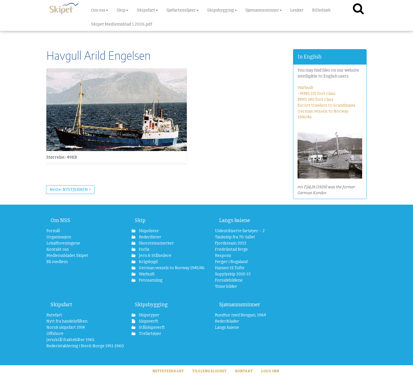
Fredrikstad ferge (231, 249)
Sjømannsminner (239, 304)
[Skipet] (63, 8)
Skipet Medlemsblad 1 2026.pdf (121, 24)
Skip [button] (121, 10)
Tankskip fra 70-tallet (235, 237)
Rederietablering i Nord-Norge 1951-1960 (80, 346)
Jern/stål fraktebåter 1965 (70, 339)
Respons (223, 255)
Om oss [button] (98, 10)
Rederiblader (227, 321)
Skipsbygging (151, 304)
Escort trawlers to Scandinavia (326, 105)
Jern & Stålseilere (154, 255)
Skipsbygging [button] (220, 10)
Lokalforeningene (63, 243)
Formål (53, 231)
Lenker (297, 10)
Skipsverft (148, 321)
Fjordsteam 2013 (230, 243)
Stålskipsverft (151, 327)
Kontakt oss (57, 249)
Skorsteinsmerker (156, 243)
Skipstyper (148, 315)
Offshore (54, 333)
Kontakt (244, 371)
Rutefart (54, 315)
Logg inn (270, 371)
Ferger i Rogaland (231, 261)
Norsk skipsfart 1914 (65, 327)
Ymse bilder (226, 286)
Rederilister (149, 237)
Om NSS (60, 220)
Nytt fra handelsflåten (66, 321)
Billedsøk (321, 10)
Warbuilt (306, 87)
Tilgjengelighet (209, 371)
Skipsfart (61, 304)
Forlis (143, 249)
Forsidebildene (229, 280)
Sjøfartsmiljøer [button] (181, 10)
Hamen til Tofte (229, 268)
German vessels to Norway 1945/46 (168, 268)
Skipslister (148, 231)
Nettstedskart (168, 371)
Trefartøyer (149, 333)
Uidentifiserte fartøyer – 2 (240, 231)
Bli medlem (57, 261)
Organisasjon (58, 237)
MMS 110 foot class (317, 93)
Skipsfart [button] (146, 10)
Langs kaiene (234, 220)
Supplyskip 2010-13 (233, 274)
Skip (140, 220)
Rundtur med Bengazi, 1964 (240, 315)
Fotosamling (150, 280)
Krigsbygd (148, 261)
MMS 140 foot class (315, 99)
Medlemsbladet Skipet (67, 255)
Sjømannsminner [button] (262, 10)
